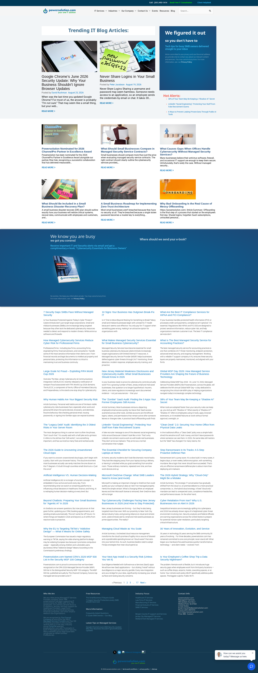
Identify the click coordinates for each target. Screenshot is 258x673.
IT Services (99, 11)
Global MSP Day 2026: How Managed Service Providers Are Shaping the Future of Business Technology (185, 374)
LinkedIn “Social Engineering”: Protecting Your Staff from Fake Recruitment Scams (126, 426)
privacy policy (144, 669)
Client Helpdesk (204, 2)
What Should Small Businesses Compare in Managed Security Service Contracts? (128, 150)
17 (137, 582)
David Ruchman (59, 92)
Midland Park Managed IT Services (149, 619)
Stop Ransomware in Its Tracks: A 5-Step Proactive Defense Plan (182, 451)
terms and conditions (130, 669)
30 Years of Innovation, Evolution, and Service (184, 528)
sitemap (154, 669)
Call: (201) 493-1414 (158, 2)
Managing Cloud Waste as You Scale (121, 528)
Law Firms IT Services (143, 600)
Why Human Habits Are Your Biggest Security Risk (70, 399)
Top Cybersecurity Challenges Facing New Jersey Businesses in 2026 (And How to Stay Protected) (128, 502)
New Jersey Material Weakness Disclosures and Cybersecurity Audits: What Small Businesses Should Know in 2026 (128, 374)
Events (155, 11)
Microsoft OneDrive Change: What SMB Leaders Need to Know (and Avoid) (128, 477)
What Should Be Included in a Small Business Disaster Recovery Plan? (64, 205)
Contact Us (143, 11)
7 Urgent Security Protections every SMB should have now (102, 601)
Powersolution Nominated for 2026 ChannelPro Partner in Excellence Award (67, 150)
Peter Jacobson (117, 84)
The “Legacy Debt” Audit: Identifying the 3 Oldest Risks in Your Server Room (69, 426)
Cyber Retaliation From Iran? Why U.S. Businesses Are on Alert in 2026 (181, 502)
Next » (143, 582)
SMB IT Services (141, 607)
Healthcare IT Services (144, 597)
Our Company (127, 11)
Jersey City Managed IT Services (148, 616)
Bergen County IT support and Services (151, 614)
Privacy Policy (186, 62)
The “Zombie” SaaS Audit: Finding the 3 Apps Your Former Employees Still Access (129, 401)
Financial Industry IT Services (146, 605)
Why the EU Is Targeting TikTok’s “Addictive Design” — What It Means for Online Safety (66, 530)
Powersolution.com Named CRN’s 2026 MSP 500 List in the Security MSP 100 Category (70, 558)
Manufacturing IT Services (145, 602)
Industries (112, 11)
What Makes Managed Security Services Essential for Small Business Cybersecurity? (129, 342)
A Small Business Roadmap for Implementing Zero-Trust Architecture (129, 205)
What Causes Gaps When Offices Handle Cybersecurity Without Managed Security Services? (185, 151)
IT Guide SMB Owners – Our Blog (99, 615)
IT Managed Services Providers (56, 620)
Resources (164, 11)
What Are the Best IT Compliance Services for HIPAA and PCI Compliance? (184, 313)
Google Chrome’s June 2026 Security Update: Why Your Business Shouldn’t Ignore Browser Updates (65, 83)
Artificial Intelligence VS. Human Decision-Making (69, 475)
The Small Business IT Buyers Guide (100, 597)
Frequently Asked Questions (97, 613)
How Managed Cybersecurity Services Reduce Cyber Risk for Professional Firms (68, 342)
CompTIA (52, 626)
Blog (173, 11)
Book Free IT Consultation (181, 2)
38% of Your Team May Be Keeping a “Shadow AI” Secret (191, 99)
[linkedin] (119, 652)
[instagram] (131, 652)
